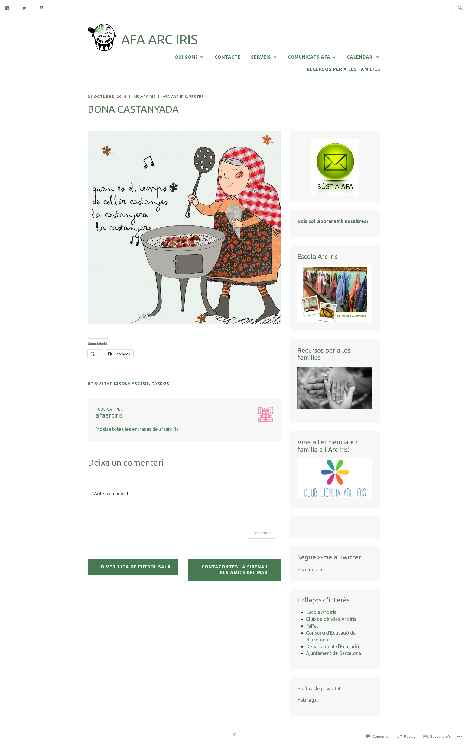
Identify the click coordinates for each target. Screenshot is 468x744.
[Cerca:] (459, 8)
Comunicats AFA (309, 57)
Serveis (261, 57)
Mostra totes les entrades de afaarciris (137, 429)
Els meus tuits (312, 569)
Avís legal (307, 700)
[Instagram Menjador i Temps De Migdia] (41, 7)
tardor (160, 383)
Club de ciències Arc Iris (331, 619)
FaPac (312, 625)
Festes (196, 96)
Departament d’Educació (332, 646)
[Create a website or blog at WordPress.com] (234, 734)
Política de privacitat (319, 688)
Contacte (228, 57)
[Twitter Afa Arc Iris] (24, 7)
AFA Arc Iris (159, 39)
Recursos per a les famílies (343, 69)
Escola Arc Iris (131, 383)
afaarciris (145, 96)
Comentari (261, 532)
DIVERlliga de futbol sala (136, 566)
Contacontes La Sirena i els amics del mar (235, 569)
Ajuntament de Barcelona (333, 653)
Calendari (360, 57)
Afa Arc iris (175, 96)
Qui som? (186, 57)
